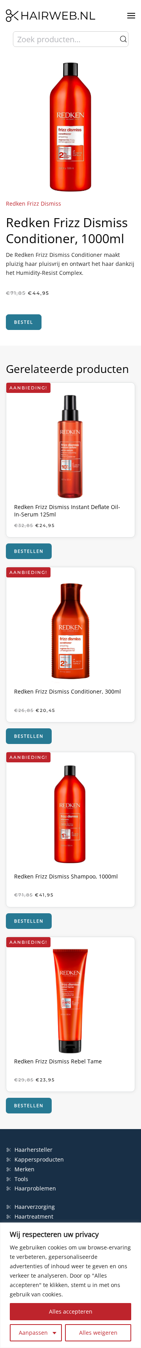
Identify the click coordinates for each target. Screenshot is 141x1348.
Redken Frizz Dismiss (33, 203)
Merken (24, 1169)
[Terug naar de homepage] (50, 15)
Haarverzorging (34, 1206)
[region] (70, 1285)
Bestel (23, 322)
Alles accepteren (70, 1311)
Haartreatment (33, 1216)
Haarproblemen (35, 1188)
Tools (21, 1179)
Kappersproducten (39, 1159)
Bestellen (28, 551)
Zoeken (123, 39)
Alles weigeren (98, 1332)
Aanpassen (33, 1332)
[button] (131, 15)
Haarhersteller (33, 1149)
